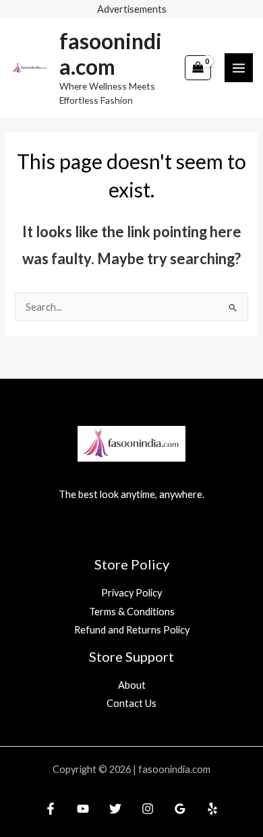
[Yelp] (212, 809)
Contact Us (131, 703)
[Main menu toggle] (239, 67)
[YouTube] (83, 809)
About (132, 685)
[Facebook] (51, 809)
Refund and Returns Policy (131, 630)
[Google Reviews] (180, 809)
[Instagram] (148, 809)
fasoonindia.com (110, 54)
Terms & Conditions (132, 611)
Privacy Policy (131, 592)
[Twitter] (115, 809)
